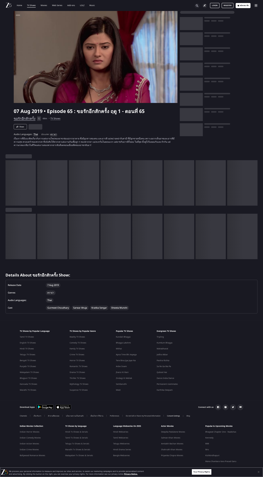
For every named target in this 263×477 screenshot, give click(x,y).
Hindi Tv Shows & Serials (76, 431)
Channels (23, 416)
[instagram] (225, 407)
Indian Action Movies (29, 443)
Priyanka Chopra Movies (172, 455)
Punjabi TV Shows (28, 366)
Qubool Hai (162, 372)
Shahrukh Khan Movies (171, 449)
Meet (118, 390)
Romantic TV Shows (78, 366)
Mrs (207, 449)
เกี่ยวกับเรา (37, 416)
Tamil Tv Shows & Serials (76, 437)
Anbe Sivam (121, 366)
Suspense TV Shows (79, 390)
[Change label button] (204, 5)
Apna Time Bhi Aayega (126, 354)
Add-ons (71, 5)
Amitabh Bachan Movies (172, 443)
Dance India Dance (165, 378)
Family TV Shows (77, 348)
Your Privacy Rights (201, 472)
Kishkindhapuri (212, 455)
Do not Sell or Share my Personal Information (143, 416)
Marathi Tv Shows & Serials (77, 449)
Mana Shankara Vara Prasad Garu (220, 461)
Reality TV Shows (77, 336)
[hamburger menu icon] (256, 5)
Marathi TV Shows (28, 390)
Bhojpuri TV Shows (28, 378)
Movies (44, 5)
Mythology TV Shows (79, 384)
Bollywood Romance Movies (32, 455)
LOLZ (82, 5)
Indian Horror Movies (29, 431)
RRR (207, 443)
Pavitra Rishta (163, 360)
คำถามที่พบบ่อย (53, 416)
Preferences (114, 416)
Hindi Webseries (120, 431)
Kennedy (209, 437)
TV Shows (31, 5)
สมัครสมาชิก (244, 5)
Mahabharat (162, 348)
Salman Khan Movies (170, 437)
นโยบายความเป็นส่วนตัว (75, 416)
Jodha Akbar (162, 354)
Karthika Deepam (165, 390)
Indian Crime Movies (29, 449)
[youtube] (240, 407)
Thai (36, 134)
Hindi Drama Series (122, 449)
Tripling (160, 336)
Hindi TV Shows (27, 348)
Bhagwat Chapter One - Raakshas (220, 431)
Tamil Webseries (120, 437)
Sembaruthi (121, 384)
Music (92, 5)
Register (228, 5)
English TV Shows (28, 342)
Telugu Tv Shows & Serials (77, 443)
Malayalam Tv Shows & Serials (79, 455)
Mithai (119, 348)
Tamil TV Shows (27, 336)
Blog (188, 416)
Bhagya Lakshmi (123, 342)
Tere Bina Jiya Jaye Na (126, 360)
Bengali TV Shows (28, 360)
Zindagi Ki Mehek (124, 378)
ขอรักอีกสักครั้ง (24, 118)
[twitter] (233, 407)
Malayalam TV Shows (29, 372)
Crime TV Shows (77, 354)
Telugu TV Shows (27, 354)
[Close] (259, 472)
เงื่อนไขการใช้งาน (96, 416)
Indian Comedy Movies (30, 437)
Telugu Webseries (121, 443)
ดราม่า (53, 134)
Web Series (57, 5)
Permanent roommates (167, 384)
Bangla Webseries (121, 455)
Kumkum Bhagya (164, 342)
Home (19, 5)
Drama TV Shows (77, 372)
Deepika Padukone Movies (173, 431)
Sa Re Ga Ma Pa (164, 366)
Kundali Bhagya (123, 336)
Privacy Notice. (131, 474)
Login (215, 5)
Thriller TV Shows (78, 378)
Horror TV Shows (77, 360)
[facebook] (218, 407)
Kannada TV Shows (28, 384)
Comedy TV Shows (78, 342)
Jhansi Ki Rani (122, 372)
